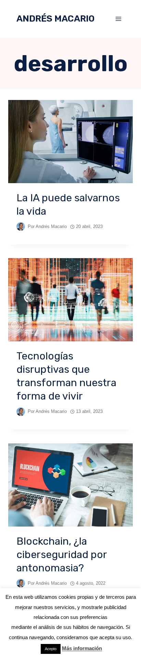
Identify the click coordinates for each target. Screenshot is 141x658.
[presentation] (70, 141)
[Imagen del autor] (20, 226)
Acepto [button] (50, 649)
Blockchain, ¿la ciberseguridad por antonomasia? (61, 554)
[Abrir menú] (118, 18)
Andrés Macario (51, 226)
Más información (82, 648)
